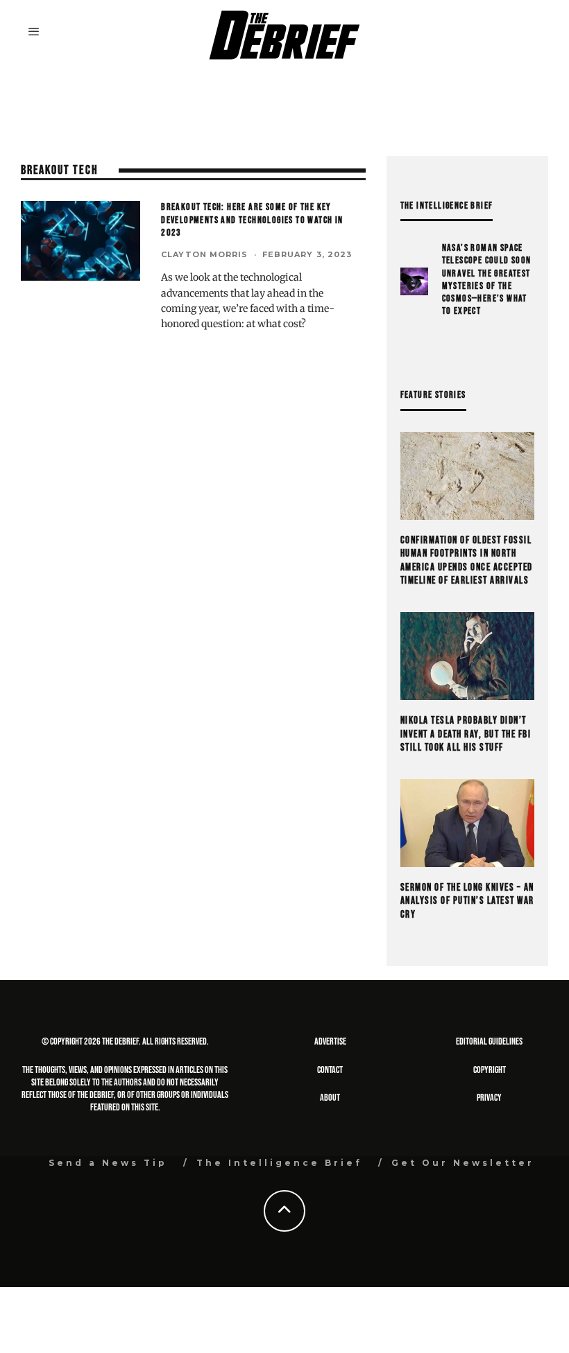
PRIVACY (489, 1097)
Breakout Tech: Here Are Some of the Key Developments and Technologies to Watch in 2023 (252, 219)
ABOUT (330, 1097)
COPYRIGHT (489, 1070)
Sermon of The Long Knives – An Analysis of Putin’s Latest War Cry (467, 901)
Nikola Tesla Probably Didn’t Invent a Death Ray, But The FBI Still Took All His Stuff (466, 734)
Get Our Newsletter (462, 1163)
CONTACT (330, 1070)
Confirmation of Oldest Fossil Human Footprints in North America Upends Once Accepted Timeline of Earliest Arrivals (466, 561)
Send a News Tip (108, 1163)
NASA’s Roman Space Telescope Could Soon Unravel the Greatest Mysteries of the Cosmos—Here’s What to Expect (487, 279)
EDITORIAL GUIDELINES (489, 1041)
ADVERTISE (330, 1041)
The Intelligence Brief (279, 1163)
